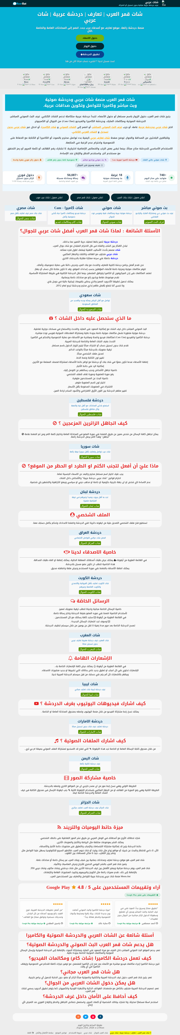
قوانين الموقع (61, 1033)
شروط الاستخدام (75, 1033)
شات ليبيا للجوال (90, 694)
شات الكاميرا (48, 127)
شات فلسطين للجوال (90, 414)
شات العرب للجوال (101, 1033)
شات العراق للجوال (90, 543)
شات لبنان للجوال (90, 506)
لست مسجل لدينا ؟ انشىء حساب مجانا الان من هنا (90, 61)
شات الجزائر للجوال (90, 812)
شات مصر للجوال (25, 218)
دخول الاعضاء (90, 38)
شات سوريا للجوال (90, 457)
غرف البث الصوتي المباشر (107, 127)
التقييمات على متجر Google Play (141, 895)
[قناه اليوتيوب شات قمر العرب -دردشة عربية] (93, 1017)
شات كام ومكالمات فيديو (69, 222)
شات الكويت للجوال (90, 592)
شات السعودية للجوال (90, 309)
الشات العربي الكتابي (84, 132)
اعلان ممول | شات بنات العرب (131, 197)
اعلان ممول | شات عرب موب (49, 197)
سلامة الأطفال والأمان (44, 1033)
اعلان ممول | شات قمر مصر (90, 197)
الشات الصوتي (67, 127)
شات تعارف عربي (100, 138)
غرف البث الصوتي (154, 222)
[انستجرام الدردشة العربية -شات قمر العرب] (78, 1017)
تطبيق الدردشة (91, 54)
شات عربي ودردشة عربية (153, 127)
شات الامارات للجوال (90, 731)
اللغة (29, 1033)
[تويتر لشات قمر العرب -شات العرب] (85, 1017)
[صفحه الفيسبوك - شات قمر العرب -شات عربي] (100, 1017)
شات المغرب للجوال (90, 649)
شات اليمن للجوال (90, 769)
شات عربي (151, 2)
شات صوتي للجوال (111, 222)
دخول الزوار (90, 46)
